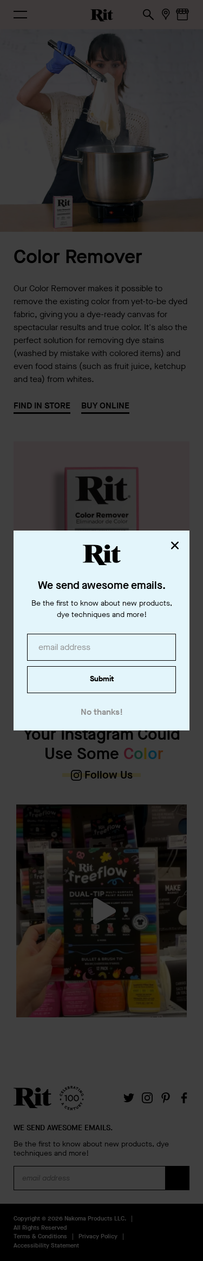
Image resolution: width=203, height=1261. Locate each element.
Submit (102, 679)
